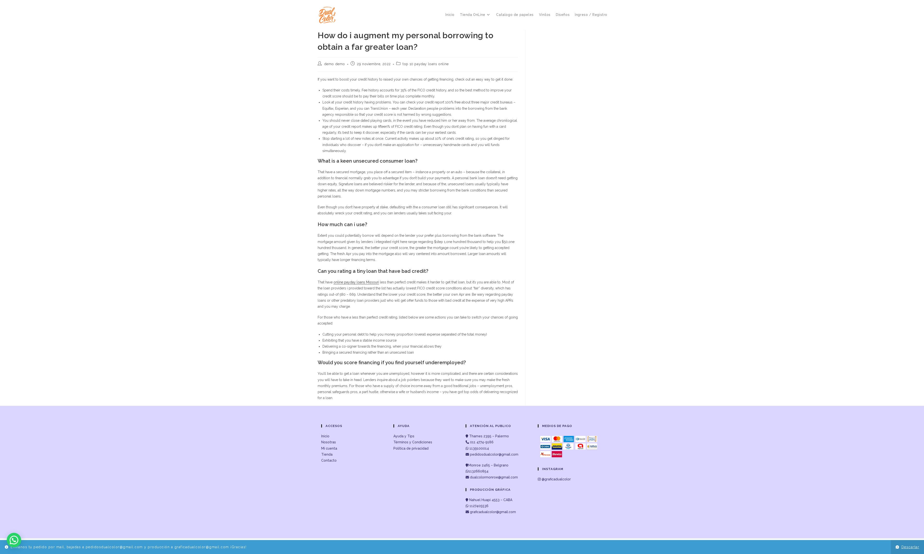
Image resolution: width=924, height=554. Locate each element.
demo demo (334, 64)
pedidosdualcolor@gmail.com (493, 454)
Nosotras (328, 442)
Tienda (327, 454)
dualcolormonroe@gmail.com (494, 477)
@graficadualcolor (556, 479)
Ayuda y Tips (403, 436)
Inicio (325, 436)
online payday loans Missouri (356, 282)
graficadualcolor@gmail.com (492, 512)
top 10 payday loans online (426, 64)
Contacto (329, 460)
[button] (14, 540)
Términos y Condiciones (412, 442)
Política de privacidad (411, 448)
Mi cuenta (329, 448)
